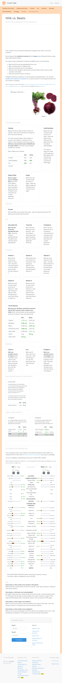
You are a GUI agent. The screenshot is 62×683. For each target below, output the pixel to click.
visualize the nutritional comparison (16, 78)
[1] (20, 57)
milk (31, 56)
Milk (22, 92)
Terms (53, 660)
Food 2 (14, 632)
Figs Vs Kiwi (35, 635)
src (24, 92)
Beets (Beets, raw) (16, 86)
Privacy (57, 660)
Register (56, 3)
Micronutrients (7, 11)
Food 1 (14, 625)
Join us (5, 661)
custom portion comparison (32, 454)
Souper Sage (11, 3)
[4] (18, 392)
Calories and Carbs (22, 8)
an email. (42, 86)
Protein (32, 8)
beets (39, 56)
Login (51, 3)
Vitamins (43, 8)
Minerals (51, 8)
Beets (43, 116)
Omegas (16, 11)
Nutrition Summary (8, 8)
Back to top (55, 664)
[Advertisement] (31, 37)
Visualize (23, 11)
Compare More (33, 11)
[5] (19, 392)
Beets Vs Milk (36, 628)
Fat (38, 8)
